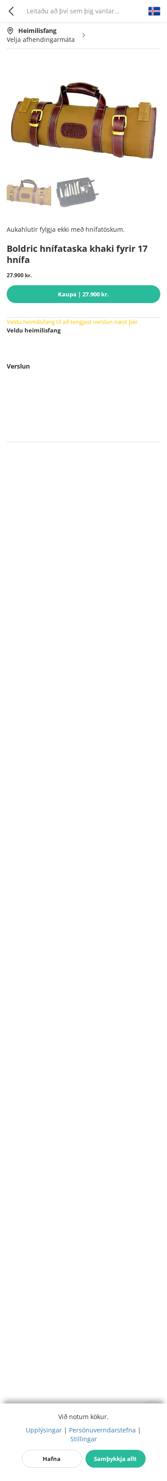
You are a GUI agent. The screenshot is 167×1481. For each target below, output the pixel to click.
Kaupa (83, 294)
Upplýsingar (44, 1430)
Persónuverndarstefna (102, 1430)
